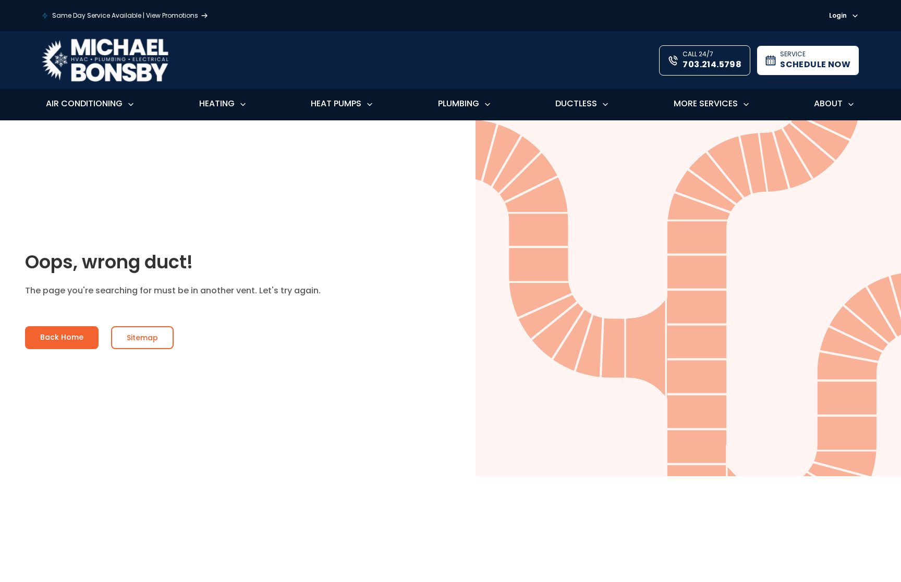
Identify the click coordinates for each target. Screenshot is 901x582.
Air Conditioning (84, 103)
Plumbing (458, 103)
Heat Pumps (336, 103)
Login (838, 15)
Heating (217, 103)
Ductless (576, 103)
